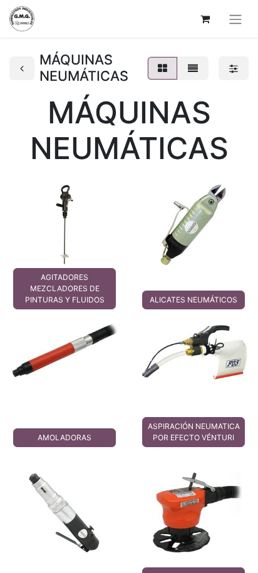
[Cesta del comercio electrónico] (204, 18)
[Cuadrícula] (162, 68)
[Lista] (193, 68)
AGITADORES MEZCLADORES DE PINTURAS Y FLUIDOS (65, 288)
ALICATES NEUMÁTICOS (193, 299)
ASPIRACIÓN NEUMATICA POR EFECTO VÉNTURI (194, 431)
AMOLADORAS (64, 437)
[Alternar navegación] (235, 19)
